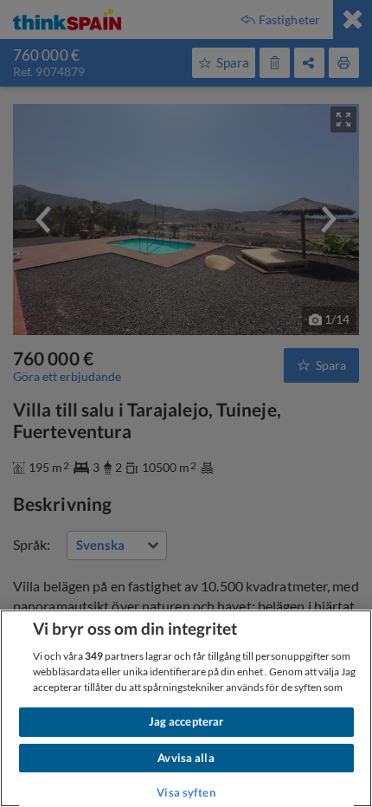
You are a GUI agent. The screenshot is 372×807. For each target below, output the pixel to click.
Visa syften (186, 792)
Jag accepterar (186, 721)
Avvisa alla (185, 758)
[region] (186, 708)
